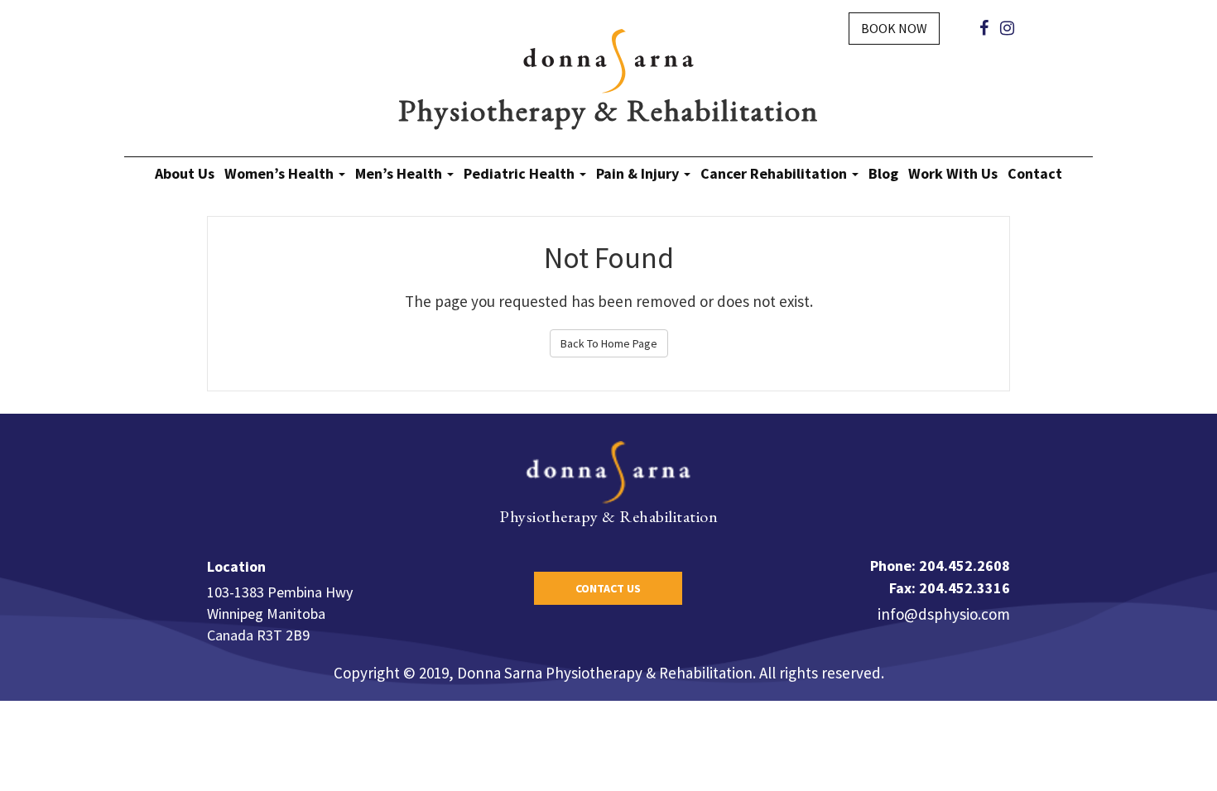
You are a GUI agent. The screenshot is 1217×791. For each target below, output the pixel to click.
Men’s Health (400, 173)
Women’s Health (280, 173)
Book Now (894, 28)
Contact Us (608, 588)
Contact (1035, 173)
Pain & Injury (639, 173)
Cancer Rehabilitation (775, 173)
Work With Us (953, 173)
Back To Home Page (608, 343)
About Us (184, 173)
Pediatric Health (521, 173)
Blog (883, 173)
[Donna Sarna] (608, 60)
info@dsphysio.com (944, 614)
